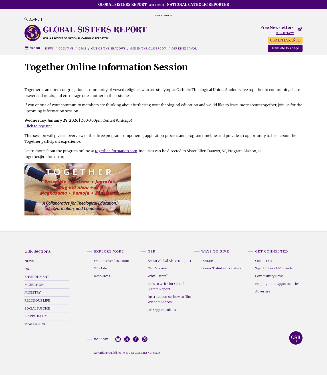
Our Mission (157, 268)
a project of (163, 4)
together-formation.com (116, 151)
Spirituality (35, 316)
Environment (36, 277)
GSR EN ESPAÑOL (285, 40)
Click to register (38, 126)
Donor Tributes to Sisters (221, 268)
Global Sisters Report (296, 338)
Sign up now (285, 33)
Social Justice (37, 308)
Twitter (127, 339)
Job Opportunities (162, 310)
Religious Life (37, 300)
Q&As (82, 48)
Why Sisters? (158, 276)
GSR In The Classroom (111, 261)
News (49, 48)
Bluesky (118, 339)
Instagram (144, 339)
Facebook (136, 339)
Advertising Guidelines (107, 352)
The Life (100, 268)
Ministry (32, 292)
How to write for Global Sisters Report (166, 286)
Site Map (154, 352)
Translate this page (285, 48)
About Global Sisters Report (169, 261)
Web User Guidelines (135, 352)
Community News (269, 276)
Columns (66, 48)
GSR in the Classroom (148, 48)
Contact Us (263, 261)
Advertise (262, 291)
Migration (34, 285)
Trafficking (35, 324)
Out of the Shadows (108, 48)
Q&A (28, 269)
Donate (207, 261)
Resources (102, 276)
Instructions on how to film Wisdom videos (169, 299)
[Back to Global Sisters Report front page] (85, 33)
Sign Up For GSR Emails (274, 268)
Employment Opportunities (277, 284)
